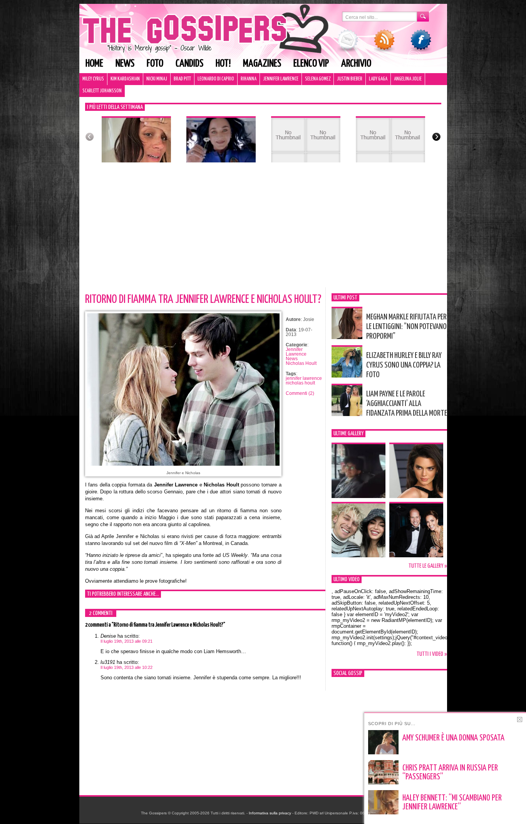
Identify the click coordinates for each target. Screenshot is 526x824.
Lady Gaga (378, 79)
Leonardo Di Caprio (216, 79)
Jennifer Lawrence (280, 79)
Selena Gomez (317, 79)
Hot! (223, 63)
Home (94, 63)
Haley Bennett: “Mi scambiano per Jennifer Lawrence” (452, 802)
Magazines (262, 63)
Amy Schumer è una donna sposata (453, 738)
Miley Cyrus (93, 79)
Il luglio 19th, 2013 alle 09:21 (126, 641)
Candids (189, 63)
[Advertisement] (263, 230)
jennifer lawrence (304, 378)
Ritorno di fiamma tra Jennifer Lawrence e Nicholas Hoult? (203, 299)
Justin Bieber (349, 79)
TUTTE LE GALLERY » (428, 566)
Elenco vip (311, 63)
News (125, 63)
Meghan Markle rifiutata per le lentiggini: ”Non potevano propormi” (406, 326)
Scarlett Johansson (102, 91)
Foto (155, 63)
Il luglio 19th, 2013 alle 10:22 (126, 667)
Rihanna (248, 79)
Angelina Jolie (408, 79)
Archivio (356, 63)
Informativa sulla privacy (270, 813)
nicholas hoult (300, 383)
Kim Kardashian (125, 79)
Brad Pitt (182, 79)
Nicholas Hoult (301, 363)
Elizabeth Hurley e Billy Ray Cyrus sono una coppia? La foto (404, 365)
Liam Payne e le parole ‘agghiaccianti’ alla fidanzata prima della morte (406, 403)
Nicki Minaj (156, 79)
